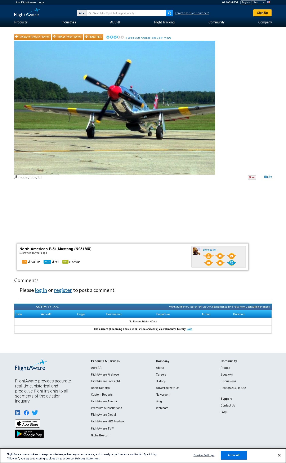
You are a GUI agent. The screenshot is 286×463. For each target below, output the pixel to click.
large (33, 177)
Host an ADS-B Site (233, 388)
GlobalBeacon (100, 435)
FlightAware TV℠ (102, 428)
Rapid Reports (100, 388)
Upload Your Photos (69, 36)
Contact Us (228, 405)
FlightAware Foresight (105, 381)
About (160, 367)
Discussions (228, 381)
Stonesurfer (209, 249)
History (160, 381)
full (40, 177)
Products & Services (105, 361)
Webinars (162, 408)
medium (23, 177)
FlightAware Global (103, 414)
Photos (225, 367)
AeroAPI (96, 367)
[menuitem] (21, 22)
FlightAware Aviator (104, 401)
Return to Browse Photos (34, 36)
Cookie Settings (203, 455)
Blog (159, 401)
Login (41, 2)
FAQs (224, 412)
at (71, 261)
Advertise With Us (167, 388)
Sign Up (262, 12)
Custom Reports (102, 394)
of (52, 261)
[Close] (279, 455)
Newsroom (163, 394)
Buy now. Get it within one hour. (252, 306)
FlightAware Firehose (105, 374)
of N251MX (31, 261)
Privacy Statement (87, 458)
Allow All (234, 455)
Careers (161, 374)
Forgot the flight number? (192, 13)
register (63, 290)
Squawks (227, 374)
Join (189, 329)
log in (41, 290)
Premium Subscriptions (106, 408)
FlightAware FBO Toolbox (107, 421)
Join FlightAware (25, 2)
